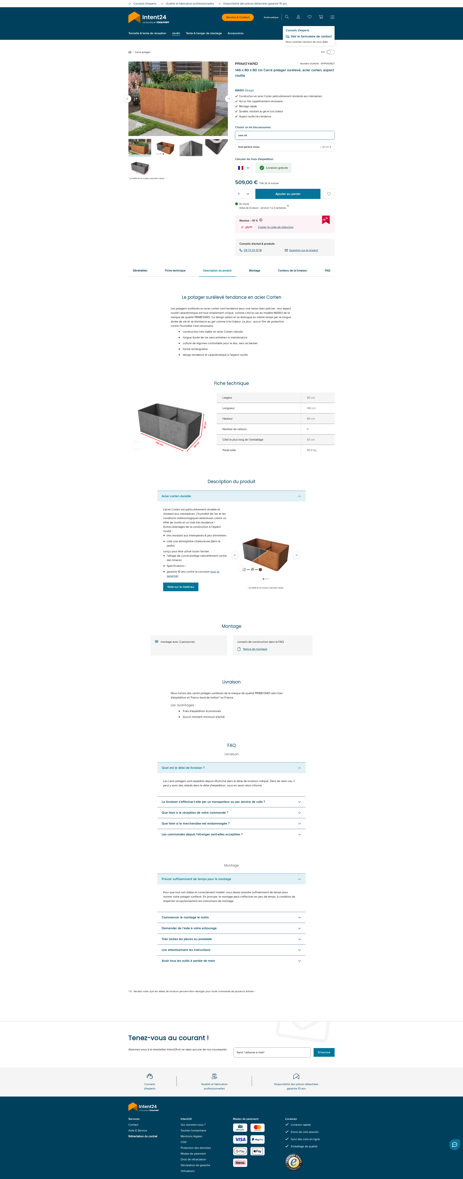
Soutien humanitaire (193, 1130)
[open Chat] (454, 1144)
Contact (133, 1125)
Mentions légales (191, 1136)
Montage (254, 270)
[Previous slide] (127, 98)
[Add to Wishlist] (329, 194)
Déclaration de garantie (195, 1165)
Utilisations (188, 1171)
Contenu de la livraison (292, 270)
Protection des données (196, 1148)
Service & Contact (237, 17)
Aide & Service (137, 1130)
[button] (321, 17)
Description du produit (217, 270)
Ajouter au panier (287, 194)
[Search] (287, 17)
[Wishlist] (309, 18)
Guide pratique (271, 17)
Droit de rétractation (193, 1159)
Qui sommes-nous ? (193, 1125)
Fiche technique (175, 270)
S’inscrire (324, 1052)
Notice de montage (255, 649)
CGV (184, 1142)
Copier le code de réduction (276, 227)
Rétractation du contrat (142, 1136)
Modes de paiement (193, 1154)
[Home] (130, 52)
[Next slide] (228, 98)
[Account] (298, 17)
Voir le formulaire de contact (311, 36)
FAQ (327, 270)
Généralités (140, 270)
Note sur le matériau (180, 587)
